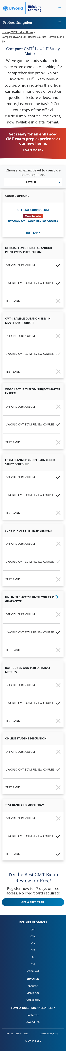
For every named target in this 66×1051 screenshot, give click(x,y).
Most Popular (33, 216)
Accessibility (33, 999)
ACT (33, 964)
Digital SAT (33, 970)
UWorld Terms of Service (17, 1033)
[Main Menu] (59, 8)
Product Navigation (17, 23)
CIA (33, 943)
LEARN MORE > (33, 150)
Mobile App (33, 993)
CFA (33, 950)
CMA (33, 936)
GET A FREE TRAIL (33, 902)
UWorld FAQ (33, 1022)
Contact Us (33, 1015)
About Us (33, 986)
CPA (33, 929)
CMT (33, 957)
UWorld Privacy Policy (49, 1033)
